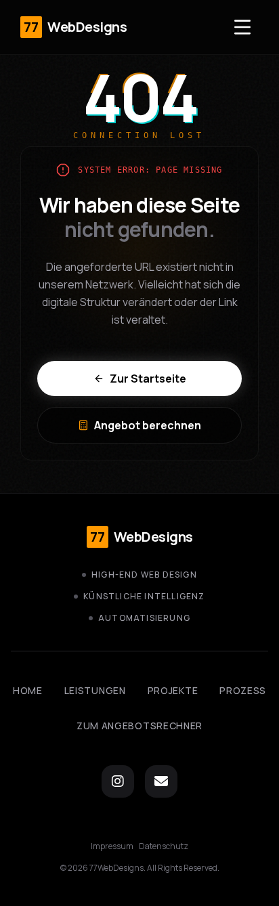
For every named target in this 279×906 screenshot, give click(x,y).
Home (28, 690)
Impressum (112, 846)
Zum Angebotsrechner (139, 725)
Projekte (173, 690)
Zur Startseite (148, 378)
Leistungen (95, 690)
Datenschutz (163, 846)
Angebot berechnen (147, 425)
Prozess (242, 690)
